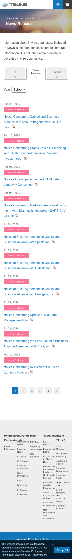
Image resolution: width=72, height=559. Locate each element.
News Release (16, 109)
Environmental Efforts (49, 450)
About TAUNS (60, 438)
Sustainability (52, 435)
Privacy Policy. (39, 554)
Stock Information (22, 474)
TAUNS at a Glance (61, 462)
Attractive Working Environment (49, 485)
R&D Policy (35, 442)
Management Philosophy (62, 455)
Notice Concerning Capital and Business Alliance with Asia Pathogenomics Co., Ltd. (33, 122)
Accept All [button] (62, 550)
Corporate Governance (49, 503)
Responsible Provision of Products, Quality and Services (49, 472)
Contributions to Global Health (49, 459)
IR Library (21, 457)
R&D (33, 435)
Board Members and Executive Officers (60, 495)
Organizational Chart (63, 484)
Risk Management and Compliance (49, 514)
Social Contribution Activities (48, 495)
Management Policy (23, 443)
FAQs (20, 480)
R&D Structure (34, 455)
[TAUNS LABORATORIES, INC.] (14, 4)
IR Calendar (22, 461)
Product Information (9, 447)
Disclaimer (22, 485)
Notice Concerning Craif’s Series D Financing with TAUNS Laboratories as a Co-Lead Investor (35, 153)
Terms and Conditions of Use (32, 539)
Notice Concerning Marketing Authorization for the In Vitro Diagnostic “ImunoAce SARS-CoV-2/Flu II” (35, 211)
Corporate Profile (60, 476)
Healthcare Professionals (13, 438)
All (15, 72)
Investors (23, 435)
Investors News (21, 450)
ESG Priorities (47, 443)
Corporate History (60, 507)
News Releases (36, 72)
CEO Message (60, 447)
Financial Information (22, 467)
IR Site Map (22, 494)
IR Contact (22, 490)
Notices (57, 72)
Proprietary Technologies (36, 448)
